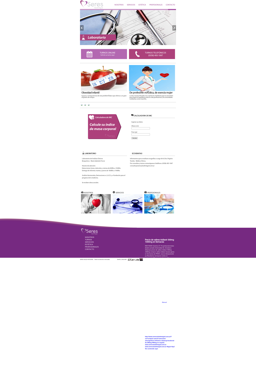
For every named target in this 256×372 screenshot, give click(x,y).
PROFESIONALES (155, 5)
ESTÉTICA (142, 5)
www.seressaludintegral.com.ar (155, 344)
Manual (164, 302)
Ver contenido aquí (151, 348)
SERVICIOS (131, 5)
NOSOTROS (119, 5)
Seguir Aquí (171, 346)
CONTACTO (170, 5)
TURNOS (88, 240)
